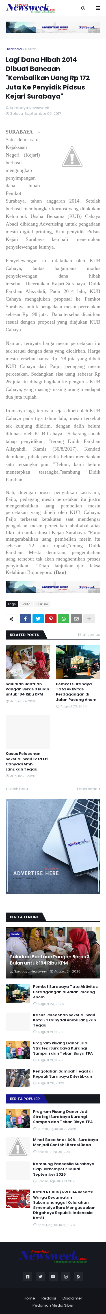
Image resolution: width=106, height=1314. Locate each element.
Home (29, 1298)
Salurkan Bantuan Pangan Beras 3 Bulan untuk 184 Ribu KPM (27, 689)
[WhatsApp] (63, 618)
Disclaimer (72, 1298)
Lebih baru (18, 789)
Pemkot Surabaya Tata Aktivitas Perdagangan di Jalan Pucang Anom (76, 692)
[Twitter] (38, 618)
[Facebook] (25, 618)
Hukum (42, 604)
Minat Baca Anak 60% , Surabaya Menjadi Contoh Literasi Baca (65, 1142)
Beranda (14, 49)
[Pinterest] (51, 618)
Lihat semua (89, 634)
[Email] (76, 618)
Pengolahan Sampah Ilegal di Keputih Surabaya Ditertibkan (62, 1074)
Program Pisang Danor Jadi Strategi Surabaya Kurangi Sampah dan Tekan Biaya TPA (63, 1048)
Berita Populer (25, 1098)
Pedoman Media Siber (53, 1305)
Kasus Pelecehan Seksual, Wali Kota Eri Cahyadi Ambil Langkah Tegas (26, 761)
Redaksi (49, 1298)
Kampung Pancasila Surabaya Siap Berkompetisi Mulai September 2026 (63, 1169)
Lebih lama (87, 789)
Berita (30, 49)
